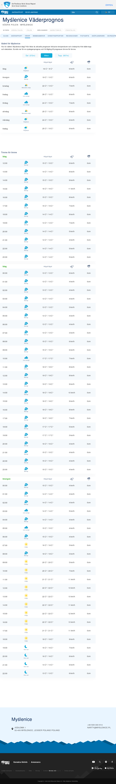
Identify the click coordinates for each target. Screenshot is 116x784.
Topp (63, 55)
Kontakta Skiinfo (20, 762)
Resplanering (31, 12)
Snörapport (17, 12)
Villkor (30, 771)
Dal (30, 55)
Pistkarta (84, 36)
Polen (29, 30)
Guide (5, 36)
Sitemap (37, 771)
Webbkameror (39, 36)
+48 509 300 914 (95, 724)
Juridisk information (6, 771)
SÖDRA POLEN (10, 24)
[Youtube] (93, 761)
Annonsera (35, 762)
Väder (27, 36)
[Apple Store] (109, 768)
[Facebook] (112, 761)
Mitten (46, 55)
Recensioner (72, 36)
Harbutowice (56, 30)
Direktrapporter (55, 36)
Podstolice (71, 30)
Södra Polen (17, 30)
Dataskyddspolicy (20, 771)
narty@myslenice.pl (99, 727)
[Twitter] (99, 761)
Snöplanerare (98, 36)
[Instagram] (106, 761)
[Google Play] (97, 768)
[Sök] (96, 12)
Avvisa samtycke (69, 771)
